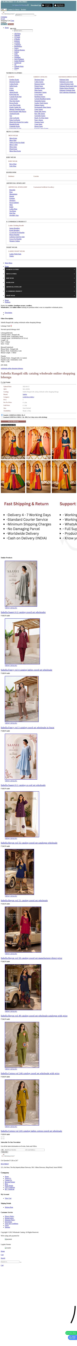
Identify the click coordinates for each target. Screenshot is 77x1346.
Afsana (16, 68)
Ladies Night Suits (15, 254)
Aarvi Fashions (19, 59)
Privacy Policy (9, 1216)
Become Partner (10, 1182)
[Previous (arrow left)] (1, 1138)
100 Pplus (17, 33)
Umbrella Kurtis (14, 126)
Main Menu (8, 263)
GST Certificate (10, 1187)
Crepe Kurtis (13, 99)
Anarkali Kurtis (14, 113)
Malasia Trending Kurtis (17, 109)
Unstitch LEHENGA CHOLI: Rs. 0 (14, 415)
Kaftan (11, 90)
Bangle (11, 196)
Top (10, 116)
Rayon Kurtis (13, 103)
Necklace (12, 200)
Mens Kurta (13, 138)
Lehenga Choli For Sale (17, 237)
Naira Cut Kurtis (14, 120)
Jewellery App (14, 215)
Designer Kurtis (14, 82)
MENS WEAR (13, 135)
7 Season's (17, 44)
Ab (15, 64)
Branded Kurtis (14, 124)
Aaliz (16, 54)
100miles (17, 35)
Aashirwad (17, 63)
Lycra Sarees (38, 94)
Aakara (16, 52)
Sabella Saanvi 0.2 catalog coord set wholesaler (23, 612)
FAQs (7, 1225)
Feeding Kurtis (14, 79)
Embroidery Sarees (40, 92)
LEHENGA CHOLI (28, 397)
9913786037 (5, 1164)
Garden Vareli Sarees (41, 103)
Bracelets (12, 190)
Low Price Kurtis (14, 105)
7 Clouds (17, 43)
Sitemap (7, 1227)
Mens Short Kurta (15, 151)
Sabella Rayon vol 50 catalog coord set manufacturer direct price (31, 958)
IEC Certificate (9, 1189)
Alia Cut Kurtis (14, 118)
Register (23, 9)
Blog (6, 1184)
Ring (11, 192)
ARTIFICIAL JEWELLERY (17, 187)
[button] (38, 1343)
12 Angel (17, 37)
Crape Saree (38, 124)
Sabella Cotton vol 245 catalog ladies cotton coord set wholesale (31, 1131)
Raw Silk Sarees (39, 113)
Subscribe (4, 1152)
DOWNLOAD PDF (9, 425)
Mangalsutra (13, 194)
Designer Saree (39, 79)
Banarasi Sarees (39, 84)
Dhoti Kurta (13, 149)
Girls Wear (12, 166)
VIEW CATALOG (11, 608)
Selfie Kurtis (13, 86)
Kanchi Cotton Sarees (41, 128)
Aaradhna (17, 57)
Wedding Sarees (39, 88)
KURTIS (11, 77)
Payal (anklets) (14, 202)
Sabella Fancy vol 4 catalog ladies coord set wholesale (26, 670)
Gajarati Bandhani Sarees (42, 99)
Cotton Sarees (38, 82)
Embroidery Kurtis (15, 128)
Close (12, 20)
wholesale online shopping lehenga (12, 368)
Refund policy (9, 1218)
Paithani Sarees (39, 105)
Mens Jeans (13, 147)
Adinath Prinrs (18, 66)
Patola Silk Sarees (40, 111)
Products (7, 302)
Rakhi (11, 207)
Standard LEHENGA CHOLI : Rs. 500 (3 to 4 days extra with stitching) (25, 417)
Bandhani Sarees (39, 96)
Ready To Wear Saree (41, 118)
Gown (11, 88)
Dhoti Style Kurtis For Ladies (18, 122)
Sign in (17, 9)
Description (8, 312)
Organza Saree (39, 122)
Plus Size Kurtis (14, 101)
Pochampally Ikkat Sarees (42, 107)
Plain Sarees (38, 90)
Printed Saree (38, 86)
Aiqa (15, 70)
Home (7, 28)
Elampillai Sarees (39, 101)
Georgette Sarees (39, 116)
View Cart (4, 24)
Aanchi (16, 55)
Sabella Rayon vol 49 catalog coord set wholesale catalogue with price (34, 1016)
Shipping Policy (10, 1220)
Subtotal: (3, 22)
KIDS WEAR (12, 161)
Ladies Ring (13, 209)
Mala (11, 205)
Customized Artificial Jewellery (43, 187)
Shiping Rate (9, 1207)
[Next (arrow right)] (3, 1138)
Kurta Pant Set (14, 94)
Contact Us (11, 9)
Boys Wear (12, 164)
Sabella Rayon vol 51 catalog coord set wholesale (24, 900)
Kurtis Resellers (14, 230)
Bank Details (9, 1186)
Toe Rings (12, 211)
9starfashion (18, 46)
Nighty (11, 256)
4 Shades (17, 39)
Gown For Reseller (15, 239)
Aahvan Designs (19, 50)
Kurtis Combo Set (15, 107)
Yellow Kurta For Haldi (16, 142)
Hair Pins (12, 213)
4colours (17, 41)
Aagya (16, 48)
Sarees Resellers (14, 228)
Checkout (11, 24)
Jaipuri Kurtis (13, 92)
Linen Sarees (38, 109)
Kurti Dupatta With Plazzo (17, 111)
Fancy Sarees (38, 120)
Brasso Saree (38, 126)
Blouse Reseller (14, 235)
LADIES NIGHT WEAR (16, 251)
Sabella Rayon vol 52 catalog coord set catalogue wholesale (29, 843)
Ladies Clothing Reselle (16, 225)
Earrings (12, 198)
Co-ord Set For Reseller (16, 232)
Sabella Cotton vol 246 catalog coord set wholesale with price (30, 1073)
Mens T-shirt (13, 145)
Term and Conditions (11, 1223)
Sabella (25, 394)
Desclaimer (8, 1222)
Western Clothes (14, 241)
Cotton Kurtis (13, 84)
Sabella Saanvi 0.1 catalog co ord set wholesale (23, 785)
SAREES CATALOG (40, 77)
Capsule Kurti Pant (15, 96)
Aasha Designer (19, 61)
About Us (8, 1178)
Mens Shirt (12, 140)
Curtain (36, 176)
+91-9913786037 (7, 2)
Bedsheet (11, 176)
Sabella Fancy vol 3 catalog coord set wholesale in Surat (27, 727)
